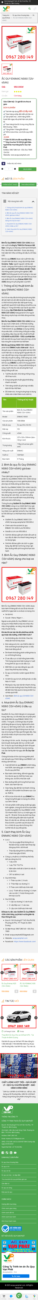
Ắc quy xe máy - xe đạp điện (11, 1175)
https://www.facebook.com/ (25, 941)
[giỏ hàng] (3, 1296)
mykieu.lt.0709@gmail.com (15, 1139)
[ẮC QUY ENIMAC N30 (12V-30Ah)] (28, 972)
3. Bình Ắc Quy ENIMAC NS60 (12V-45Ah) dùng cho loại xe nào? (19, 219)
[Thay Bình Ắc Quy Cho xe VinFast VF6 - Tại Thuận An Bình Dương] (19, 1016)
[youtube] (15, 1153)
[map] (34, 1296)
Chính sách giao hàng (9, 1208)
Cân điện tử (5, 1183)
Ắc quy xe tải (6, 1171)
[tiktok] (7, 1153)
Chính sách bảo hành (9, 1217)
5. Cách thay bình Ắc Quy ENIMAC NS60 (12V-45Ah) (18, 230)
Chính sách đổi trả (8, 1213)
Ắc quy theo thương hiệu (21, 15)
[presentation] (1, 184)
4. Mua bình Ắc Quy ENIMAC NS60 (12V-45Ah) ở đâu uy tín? (18, 225)
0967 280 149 (12, 1135)
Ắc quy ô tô (5, 1167)
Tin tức (22, 1031)
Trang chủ (5, 15)
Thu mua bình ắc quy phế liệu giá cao (14, 1179)
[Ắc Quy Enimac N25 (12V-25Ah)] (10, 972)
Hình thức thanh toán (9, 1221)
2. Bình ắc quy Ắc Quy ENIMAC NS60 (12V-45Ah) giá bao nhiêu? (19, 214)
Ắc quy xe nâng (7, 1188)
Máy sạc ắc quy (7, 1192)
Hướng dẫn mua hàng (9, 1204)
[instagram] (11, 1153)
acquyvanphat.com (20, 938)
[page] (3, 1153)
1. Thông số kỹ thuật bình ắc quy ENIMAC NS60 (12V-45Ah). (19, 209)
